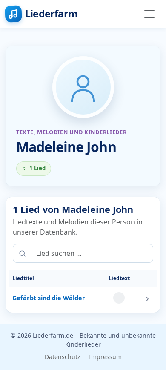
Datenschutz (62, 357)
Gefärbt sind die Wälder (48, 298)
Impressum (105, 357)
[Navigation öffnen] (149, 14)
